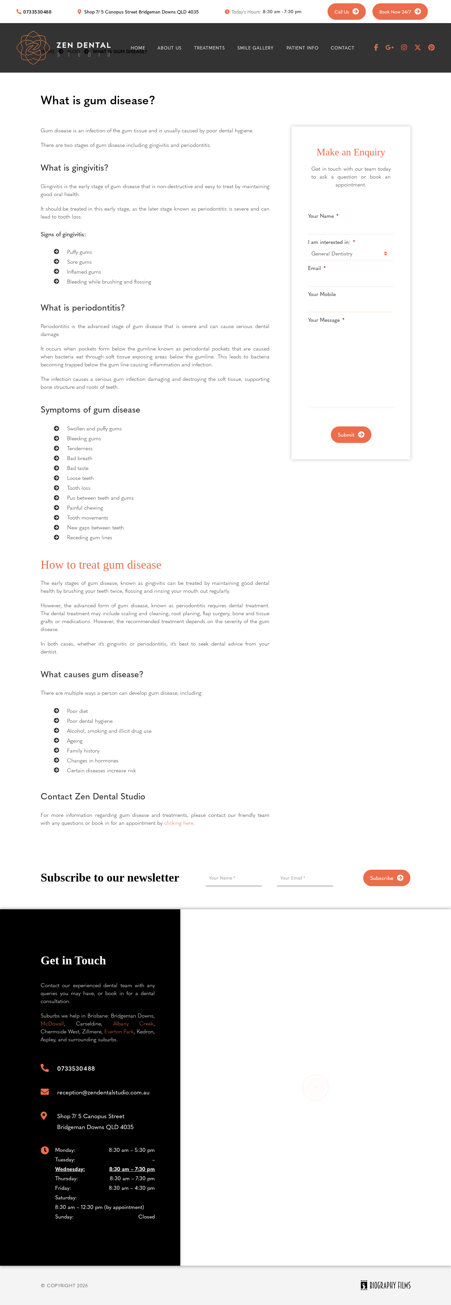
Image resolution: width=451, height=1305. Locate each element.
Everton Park (119, 1031)
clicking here (178, 822)
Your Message (326, 320)
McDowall (52, 1023)
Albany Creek (133, 1023)
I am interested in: (331, 242)
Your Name (323, 216)
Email (317, 268)
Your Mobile (322, 294)
